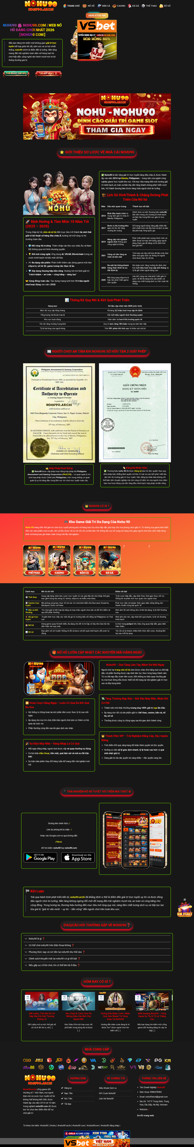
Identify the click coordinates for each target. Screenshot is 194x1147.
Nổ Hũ (91, 6)
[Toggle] (26, 939)
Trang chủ (73, 6)
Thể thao (151, 6)
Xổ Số (167, 6)
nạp (155, 708)
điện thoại (44, 753)
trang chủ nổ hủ (122, 670)
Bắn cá (106, 6)
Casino (121, 6)
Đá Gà (135, 6)
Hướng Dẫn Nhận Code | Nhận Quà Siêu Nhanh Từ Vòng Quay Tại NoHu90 (115, 1016)
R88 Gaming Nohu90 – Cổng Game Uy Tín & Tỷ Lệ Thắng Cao (152, 1016)
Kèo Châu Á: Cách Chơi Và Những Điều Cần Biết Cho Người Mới (78, 1016)
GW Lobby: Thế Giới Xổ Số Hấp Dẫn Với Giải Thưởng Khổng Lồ (42, 1016)
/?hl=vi (58, 842)
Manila (124, 178)
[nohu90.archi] (41, 6)
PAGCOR (67, 474)
